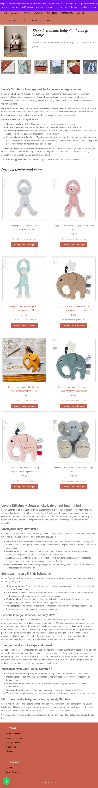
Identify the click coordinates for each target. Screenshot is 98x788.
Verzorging (16, 13)
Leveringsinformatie (13, 742)
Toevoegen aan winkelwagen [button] (24, 244)
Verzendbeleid (11, 747)
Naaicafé (24, 20)
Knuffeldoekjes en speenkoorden (24, 239)
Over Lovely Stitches (13, 734)
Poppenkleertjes (10, 20)
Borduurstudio (67, 13)
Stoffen (80, 13)
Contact (48, 20)
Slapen (27, 13)
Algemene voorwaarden (14, 738)
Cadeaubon (36, 20)
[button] (6, 781)
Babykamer (38, 13)
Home (5, 13)
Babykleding (52, 13)
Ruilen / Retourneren (13, 772)
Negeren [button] (93, 7)
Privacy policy (11, 751)
